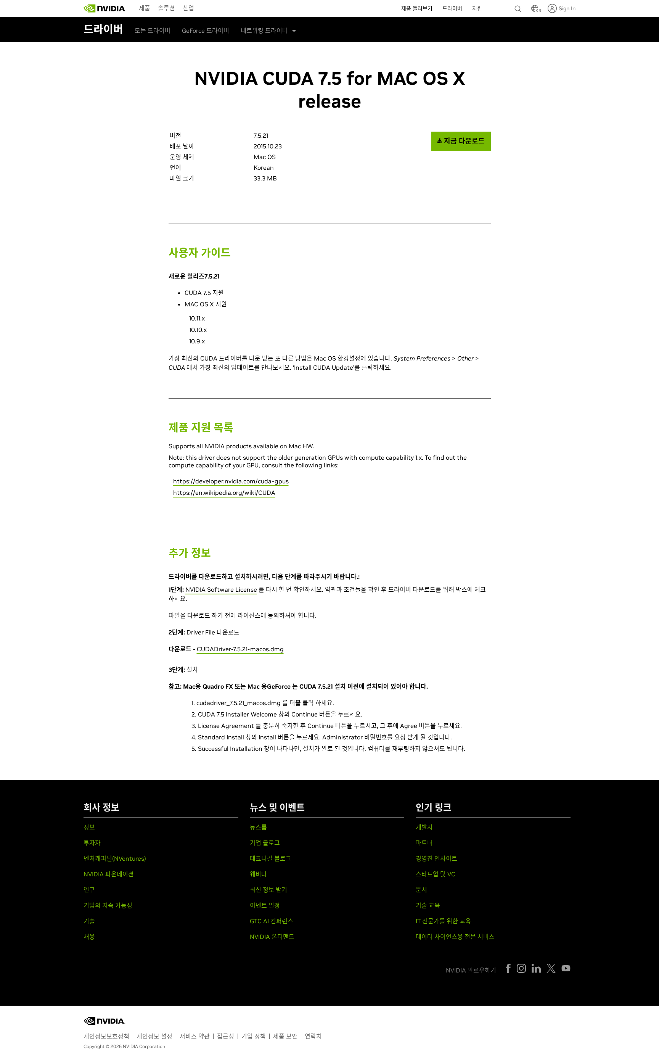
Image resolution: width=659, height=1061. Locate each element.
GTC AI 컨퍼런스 (271, 921)
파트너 (424, 843)
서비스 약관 (195, 1036)
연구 (89, 890)
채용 (89, 936)
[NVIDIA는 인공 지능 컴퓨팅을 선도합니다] (104, 8)
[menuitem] (144, 7)
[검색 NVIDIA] (519, 7)
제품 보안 (285, 1036)
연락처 (313, 1036)
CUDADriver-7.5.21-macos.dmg (240, 649)
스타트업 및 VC (435, 874)
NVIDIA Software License (221, 589)
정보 (89, 827)
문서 (421, 890)
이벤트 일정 (265, 905)
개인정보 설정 (154, 1036)
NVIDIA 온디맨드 (272, 936)
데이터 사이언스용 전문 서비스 (455, 936)
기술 (89, 921)
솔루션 (166, 8)
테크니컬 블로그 (270, 858)
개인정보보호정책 (106, 1036)
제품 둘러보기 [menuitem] (416, 8)
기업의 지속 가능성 (108, 905)
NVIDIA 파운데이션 (109, 874)
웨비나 (258, 874)
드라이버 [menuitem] (452, 8)
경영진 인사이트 (436, 858)
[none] (519, 5)
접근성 (225, 1036)
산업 (188, 8)
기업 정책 (253, 1036)
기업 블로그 (265, 843)
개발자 (424, 827)
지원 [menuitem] (477, 8)
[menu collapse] (204, 8)
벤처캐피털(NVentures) (115, 858)
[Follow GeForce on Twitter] (551, 968)
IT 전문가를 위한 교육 (443, 921)
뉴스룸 (258, 827)
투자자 (92, 843)
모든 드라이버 (152, 30)
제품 (144, 8)
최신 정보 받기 (268, 890)
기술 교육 (428, 905)
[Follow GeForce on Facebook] (508, 968)
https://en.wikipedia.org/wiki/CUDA (224, 492)
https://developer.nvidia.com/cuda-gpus (231, 481)
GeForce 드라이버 (205, 30)
